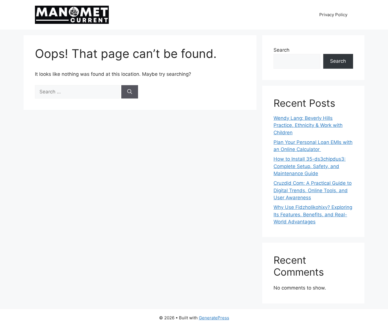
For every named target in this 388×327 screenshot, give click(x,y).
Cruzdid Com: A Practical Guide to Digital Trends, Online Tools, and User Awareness (313, 190)
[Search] (129, 92)
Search (281, 50)
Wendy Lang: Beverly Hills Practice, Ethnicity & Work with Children (308, 125)
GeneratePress (214, 317)
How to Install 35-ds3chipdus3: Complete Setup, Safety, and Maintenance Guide (310, 166)
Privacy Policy (333, 14)
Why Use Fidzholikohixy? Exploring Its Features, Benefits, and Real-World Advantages (313, 214)
